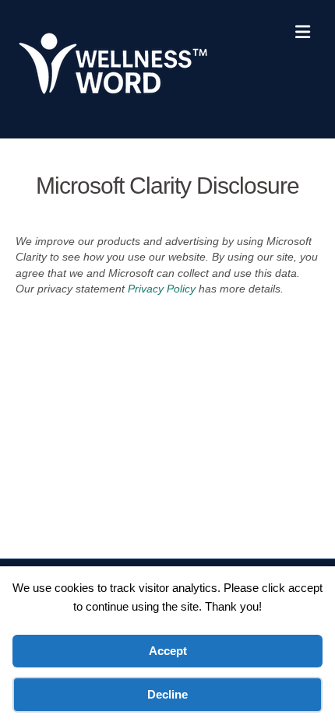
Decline (167, 694)
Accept (168, 650)
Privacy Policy (162, 288)
